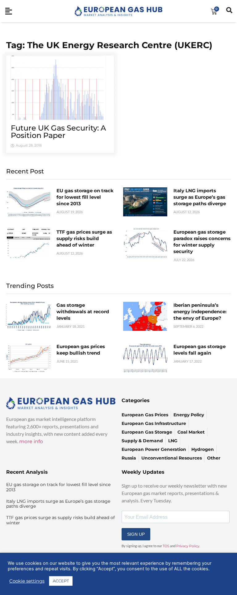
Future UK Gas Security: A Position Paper (58, 131)
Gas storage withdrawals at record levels (82, 311)
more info (31, 441)
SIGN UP (136, 534)
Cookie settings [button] (26, 581)
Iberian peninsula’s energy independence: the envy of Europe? (200, 311)
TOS (166, 546)
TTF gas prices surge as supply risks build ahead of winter (84, 238)
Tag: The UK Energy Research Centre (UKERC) (109, 45)
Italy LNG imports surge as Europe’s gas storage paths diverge (199, 197)
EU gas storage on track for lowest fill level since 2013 (85, 197)
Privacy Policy (187, 546)
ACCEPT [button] (61, 580)
